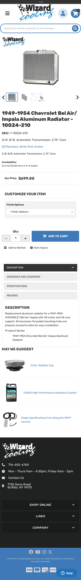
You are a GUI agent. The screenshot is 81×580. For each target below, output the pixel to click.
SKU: (5, 133)
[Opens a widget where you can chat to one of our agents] (67, 573)
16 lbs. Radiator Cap (42, 365)
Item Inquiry (41, 247)
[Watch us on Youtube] (37, 552)
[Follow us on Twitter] (50, 552)
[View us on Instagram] (44, 552)
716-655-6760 (18, 464)
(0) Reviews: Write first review (22, 146)
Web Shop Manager (40, 562)
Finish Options (15, 204)
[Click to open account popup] (63, 13)
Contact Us (16, 478)
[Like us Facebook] (31, 552)
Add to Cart (58, 236)
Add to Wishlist (17, 247)
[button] (40, 28)
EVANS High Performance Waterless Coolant (50, 392)
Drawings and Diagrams (23, 276)
